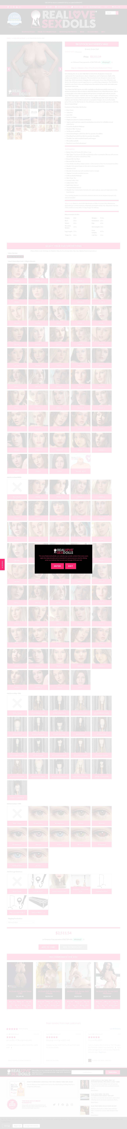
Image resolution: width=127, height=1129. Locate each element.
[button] (2, 564)
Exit (70, 566)
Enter (57, 566)
